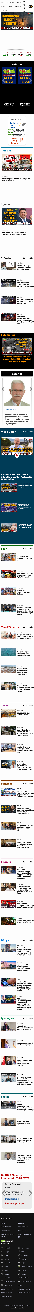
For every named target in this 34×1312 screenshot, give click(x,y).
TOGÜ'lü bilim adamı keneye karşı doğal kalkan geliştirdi (24, 1140)
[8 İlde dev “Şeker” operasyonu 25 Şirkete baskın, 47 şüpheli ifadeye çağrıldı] (8, 809)
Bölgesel (7, 1248)
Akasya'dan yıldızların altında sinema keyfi (25, 921)
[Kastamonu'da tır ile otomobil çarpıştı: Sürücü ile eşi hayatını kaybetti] (8, 283)
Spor (22, 1252)
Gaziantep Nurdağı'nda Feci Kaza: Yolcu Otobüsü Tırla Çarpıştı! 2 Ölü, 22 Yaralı (25, 320)
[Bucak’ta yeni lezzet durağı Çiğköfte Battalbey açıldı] (17, 162)
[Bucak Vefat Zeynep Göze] (25, 75)
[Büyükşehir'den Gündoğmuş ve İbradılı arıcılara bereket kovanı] (8, 686)
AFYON (13, 2)
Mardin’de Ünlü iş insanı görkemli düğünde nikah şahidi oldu (25, 749)
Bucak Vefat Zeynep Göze (25, 104)
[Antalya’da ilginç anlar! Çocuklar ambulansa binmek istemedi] (9, 508)
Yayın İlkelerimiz (6, 1227)
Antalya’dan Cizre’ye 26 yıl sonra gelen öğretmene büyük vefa (25, 827)
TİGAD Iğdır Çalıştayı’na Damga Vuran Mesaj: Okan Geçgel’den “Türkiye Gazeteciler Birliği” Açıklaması (24, 874)
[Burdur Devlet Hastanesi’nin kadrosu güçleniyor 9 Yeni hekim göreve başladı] (8, 792)
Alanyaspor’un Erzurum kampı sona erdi (24, 558)
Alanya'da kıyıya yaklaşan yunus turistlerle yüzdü (23, 653)
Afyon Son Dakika (6, 1293)
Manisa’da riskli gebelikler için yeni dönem (24, 1123)
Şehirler (20, 1285)
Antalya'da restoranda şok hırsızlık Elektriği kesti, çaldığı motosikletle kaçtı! (17, 359)
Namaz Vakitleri (26, 1281)
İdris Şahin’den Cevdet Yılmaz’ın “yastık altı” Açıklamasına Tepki (14, 233)
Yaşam (6, 1274)
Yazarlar (23, 1274)
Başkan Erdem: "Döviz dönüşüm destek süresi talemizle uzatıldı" (25, 1062)
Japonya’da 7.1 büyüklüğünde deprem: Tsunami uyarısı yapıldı (23, 967)
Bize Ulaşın (21, 1223)
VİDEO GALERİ (18, 6)
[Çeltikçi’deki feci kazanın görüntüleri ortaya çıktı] (9, 488)
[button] (31, 15)
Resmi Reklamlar (26, 1267)
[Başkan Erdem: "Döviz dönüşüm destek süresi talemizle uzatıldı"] (8, 1060)
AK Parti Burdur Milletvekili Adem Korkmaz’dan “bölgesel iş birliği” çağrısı (16, 477)
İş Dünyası (24, 1255)
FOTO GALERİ (4, 10)
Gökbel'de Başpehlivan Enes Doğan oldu (23, 592)
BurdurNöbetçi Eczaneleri (14, 140)
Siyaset (23, 1270)
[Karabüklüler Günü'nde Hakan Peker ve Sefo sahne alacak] (8, 904)
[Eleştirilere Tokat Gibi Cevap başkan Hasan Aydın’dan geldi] (8, 574)
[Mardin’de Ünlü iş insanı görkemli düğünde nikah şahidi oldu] (8, 747)
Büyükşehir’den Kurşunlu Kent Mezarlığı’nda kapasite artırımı (23, 671)
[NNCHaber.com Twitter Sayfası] (24, 8)
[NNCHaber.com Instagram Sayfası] (24, 5)
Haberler (21, 1308)
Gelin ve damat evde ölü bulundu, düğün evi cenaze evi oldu (25, 525)
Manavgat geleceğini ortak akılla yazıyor (25, 1044)
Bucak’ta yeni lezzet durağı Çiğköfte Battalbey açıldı (16, 179)
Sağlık (23, 1263)
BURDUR (3, 2)
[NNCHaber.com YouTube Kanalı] (24, 11)
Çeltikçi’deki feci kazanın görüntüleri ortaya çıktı (25, 485)
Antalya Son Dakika (24, 1289)
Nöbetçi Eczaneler (9, 1281)
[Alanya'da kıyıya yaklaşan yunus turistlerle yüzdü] (8, 652)
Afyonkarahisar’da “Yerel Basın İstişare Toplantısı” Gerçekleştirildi (24, 845)
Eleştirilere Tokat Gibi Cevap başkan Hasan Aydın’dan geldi (25, 575)
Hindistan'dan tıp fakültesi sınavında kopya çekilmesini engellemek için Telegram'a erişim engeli (24, 986)
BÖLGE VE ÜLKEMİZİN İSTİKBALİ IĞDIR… (24, 714)
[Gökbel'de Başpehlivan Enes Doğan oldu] (8, 591)
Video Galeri (25, 1278)
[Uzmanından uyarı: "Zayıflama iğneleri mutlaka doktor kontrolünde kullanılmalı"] (17, 392)
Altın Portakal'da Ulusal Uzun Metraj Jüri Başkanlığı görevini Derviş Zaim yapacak (24, 890)
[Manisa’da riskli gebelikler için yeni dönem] (8, 1122)
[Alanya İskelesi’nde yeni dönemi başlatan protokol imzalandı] (8, 635)
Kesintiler (7, 1270)
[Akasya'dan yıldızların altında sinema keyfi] (8, 921)
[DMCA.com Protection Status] (7, 1241)
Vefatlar (23, 1259)
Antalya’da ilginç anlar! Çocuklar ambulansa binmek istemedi (24, 506)
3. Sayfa (6, 1252)
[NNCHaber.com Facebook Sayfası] (24, 1)
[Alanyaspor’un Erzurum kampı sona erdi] (8, 557)
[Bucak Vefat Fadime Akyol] (9, 75)
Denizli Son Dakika (6, 1296)
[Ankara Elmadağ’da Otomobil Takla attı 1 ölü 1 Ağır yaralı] (8, 266)
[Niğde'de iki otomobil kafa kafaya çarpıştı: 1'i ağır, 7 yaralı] (8, 300)
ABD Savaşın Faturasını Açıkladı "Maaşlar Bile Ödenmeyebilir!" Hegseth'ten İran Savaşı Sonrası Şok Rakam (24, 1004)
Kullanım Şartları (23, 1230)
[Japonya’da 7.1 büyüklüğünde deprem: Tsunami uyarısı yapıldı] (8, 965)
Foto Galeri (7, 1278)
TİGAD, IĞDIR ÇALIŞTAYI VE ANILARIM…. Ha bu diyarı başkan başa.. (24, 766)
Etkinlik (6, 1255)
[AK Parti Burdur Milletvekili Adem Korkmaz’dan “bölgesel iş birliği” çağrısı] (17, 455)
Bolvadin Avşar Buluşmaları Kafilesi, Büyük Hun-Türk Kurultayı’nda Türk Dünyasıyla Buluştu (24, 951)
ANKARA (3, 6)
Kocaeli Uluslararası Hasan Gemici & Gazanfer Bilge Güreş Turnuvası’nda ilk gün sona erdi (25, 611)
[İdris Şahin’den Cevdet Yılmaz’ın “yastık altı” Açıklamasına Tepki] (17, 216)
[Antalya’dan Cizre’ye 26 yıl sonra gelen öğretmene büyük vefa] (8, 826)
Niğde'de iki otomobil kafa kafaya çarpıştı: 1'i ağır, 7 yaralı (25, 301)
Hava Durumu (8, 1285)
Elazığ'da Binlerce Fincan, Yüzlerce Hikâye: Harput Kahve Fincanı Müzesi (25, 732)
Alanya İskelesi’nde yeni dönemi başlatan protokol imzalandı (25, 636)
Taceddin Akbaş (10, 409)
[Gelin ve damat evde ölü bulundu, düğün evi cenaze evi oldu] (9, 528)
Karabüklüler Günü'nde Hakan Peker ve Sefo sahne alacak (25, 905)
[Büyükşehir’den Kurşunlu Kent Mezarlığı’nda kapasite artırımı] (8, 669)
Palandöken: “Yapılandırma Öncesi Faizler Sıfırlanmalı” (25, 1027)
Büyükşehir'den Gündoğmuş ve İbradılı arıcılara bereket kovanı (25, 688)
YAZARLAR (11, 6)
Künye (3, 1223)
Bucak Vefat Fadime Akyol (9, 104)
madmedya (13, 1308)
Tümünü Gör (28, 258)
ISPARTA (19, 2)
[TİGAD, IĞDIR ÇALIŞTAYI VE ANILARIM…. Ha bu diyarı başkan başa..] (8, 764)
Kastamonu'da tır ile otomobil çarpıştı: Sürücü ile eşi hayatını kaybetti (25, 285)
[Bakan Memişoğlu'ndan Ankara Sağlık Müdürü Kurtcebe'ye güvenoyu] (8, 1105)
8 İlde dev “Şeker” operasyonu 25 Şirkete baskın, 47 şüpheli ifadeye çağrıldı (25, 810)
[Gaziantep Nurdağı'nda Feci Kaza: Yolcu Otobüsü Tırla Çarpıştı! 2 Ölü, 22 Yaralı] (8, 317)
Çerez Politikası (5, 1230)
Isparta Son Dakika (24, 1293)
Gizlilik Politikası (23, 1227)
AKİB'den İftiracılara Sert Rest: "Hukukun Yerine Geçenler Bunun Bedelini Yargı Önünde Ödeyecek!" (25, 1080)
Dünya (6, 1267)
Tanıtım (6, 1259)
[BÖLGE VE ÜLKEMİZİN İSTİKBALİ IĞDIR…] (8, 713)
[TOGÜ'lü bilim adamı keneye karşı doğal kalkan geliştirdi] (8, 1139)
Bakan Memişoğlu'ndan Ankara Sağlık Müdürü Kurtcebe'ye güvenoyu (25, 1107)
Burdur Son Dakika (7, 1289)
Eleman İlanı (8, 1263)
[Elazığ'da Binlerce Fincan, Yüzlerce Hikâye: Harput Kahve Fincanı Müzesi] (8, 730)
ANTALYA (8, 2)
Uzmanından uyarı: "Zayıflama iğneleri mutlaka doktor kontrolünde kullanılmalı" (24, 1159)
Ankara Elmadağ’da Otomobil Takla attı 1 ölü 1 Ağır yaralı (25, 267)
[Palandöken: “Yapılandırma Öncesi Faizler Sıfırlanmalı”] (8, 1026)
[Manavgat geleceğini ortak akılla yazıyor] (8, 1043)
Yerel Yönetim (25, 1248)
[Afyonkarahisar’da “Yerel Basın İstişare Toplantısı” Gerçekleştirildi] (8, 843)
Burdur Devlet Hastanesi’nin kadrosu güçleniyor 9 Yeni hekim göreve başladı (25, 793)
